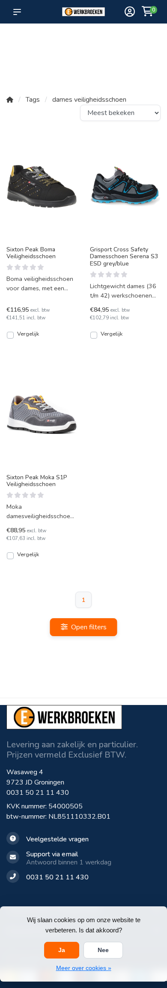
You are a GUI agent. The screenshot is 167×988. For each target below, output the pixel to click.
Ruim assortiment (113, 38)
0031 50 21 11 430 (37, 792)
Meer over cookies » (83, 967)
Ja (61, 950)
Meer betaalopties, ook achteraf (80, 43)
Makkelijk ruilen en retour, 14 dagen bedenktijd (145, 60)
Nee (103, 950)
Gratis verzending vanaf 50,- (21, 43)
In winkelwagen (47, 334)
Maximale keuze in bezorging (49, 52)
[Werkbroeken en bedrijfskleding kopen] (83, 11)
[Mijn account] (130, 12)
